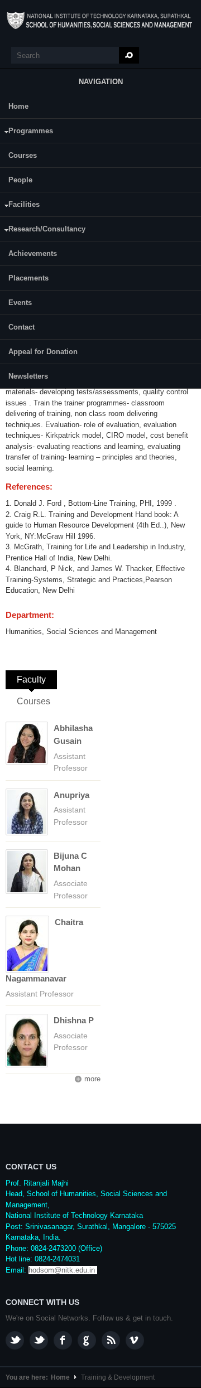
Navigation (101, 82)
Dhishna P (74, 1020)
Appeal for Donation (43, 351)
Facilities (20, 206)
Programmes (26, 132)
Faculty (37, 679)
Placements (28, 278)
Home (18, 106)
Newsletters (28, 376)
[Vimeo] (135, 1340)
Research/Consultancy (42, 230)
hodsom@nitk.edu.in (61, 1270)
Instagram (15, 1340)
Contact (21, 327)
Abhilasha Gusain (73, 734)
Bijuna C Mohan (70, 862)
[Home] (100, 20)
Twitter (39, 1340)
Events (20, 302)
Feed (111, 1340)
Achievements (32, 253)
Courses (22, 155)
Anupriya (71, 795)
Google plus (87, 1340)
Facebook (63, 1340)
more (92, 1079)
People (20, 180)
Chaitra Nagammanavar (44, 950)
